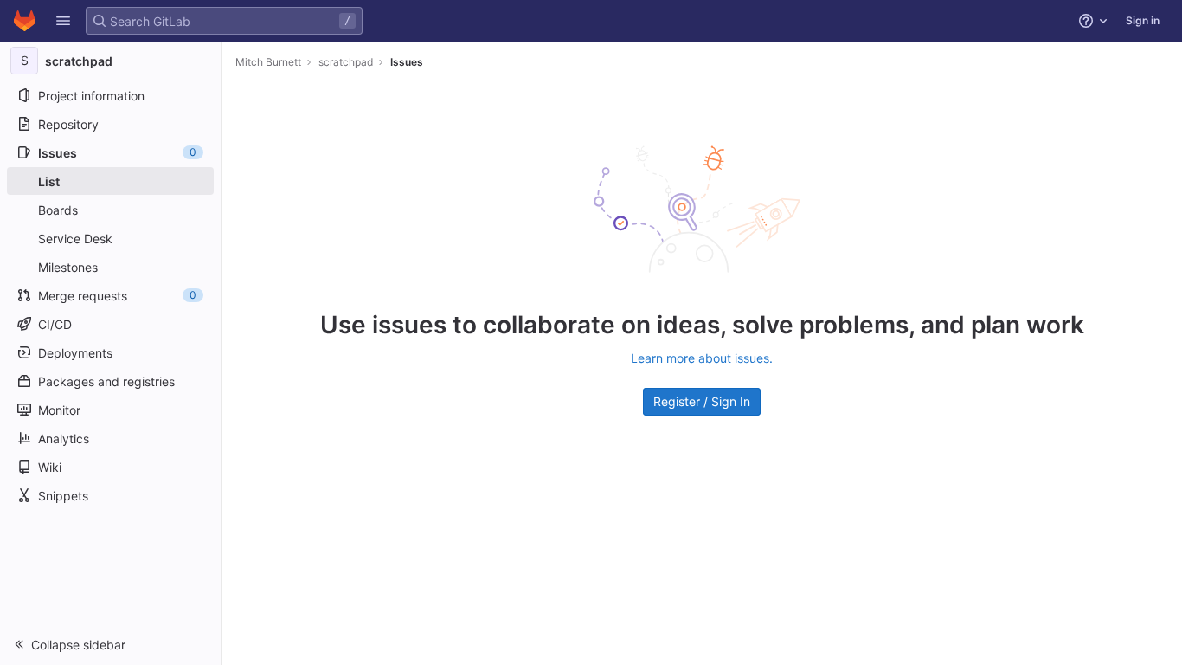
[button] (63, 21)
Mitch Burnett (268, 61)
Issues (406, 61)
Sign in (1143, 20)
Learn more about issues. (702, 358)
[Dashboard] (24, 20)
